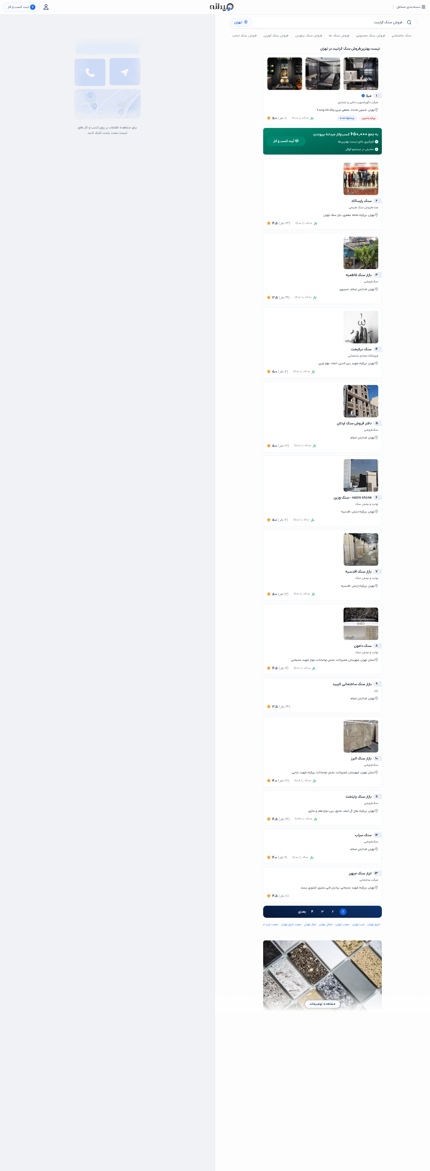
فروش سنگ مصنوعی (370, 36)
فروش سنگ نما (339, 36)
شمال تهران (326, 924)
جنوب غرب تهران (268, 924)
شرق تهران (373, 924)
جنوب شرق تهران (291, 924)
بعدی (302, 912)
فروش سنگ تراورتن (308, 36)
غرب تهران (358, 924)
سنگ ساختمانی (402, 36)
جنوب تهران (342, 924)
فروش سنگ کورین (275, 36)
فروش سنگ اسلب (244, 36)
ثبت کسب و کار (21, 7)
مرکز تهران (310, 924)
